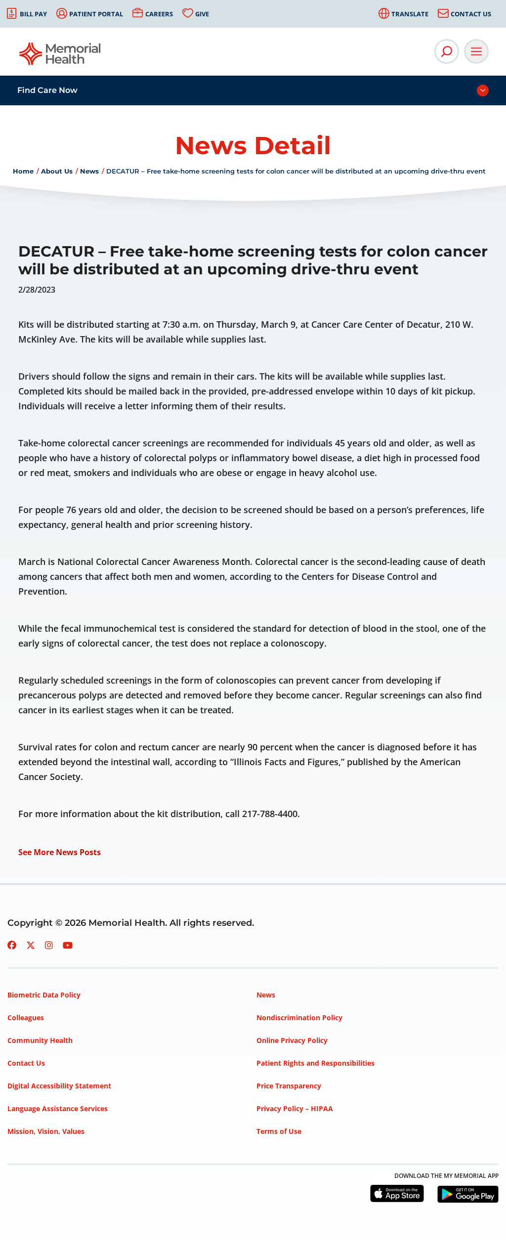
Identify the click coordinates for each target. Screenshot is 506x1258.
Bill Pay (33, 13)
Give (202, 13)
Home (23, 171)
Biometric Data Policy (44, 994)
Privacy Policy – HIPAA (294, 1108)
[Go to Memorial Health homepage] (60, 57)
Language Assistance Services (57, 1108)
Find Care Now (47, 90)
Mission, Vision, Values (45, 1131)
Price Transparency (288, 1085)
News (89, 171)
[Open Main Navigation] (476, 51)
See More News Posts (59, 852)
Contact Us (471, 13)
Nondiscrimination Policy (299, 1017)
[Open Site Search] (446, 51)
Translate (409, 13)
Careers (159, 13)
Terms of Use (278, 1131)
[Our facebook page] (11, 945)
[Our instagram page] (49, 945)
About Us (57, 171)
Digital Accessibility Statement (59, 1085)
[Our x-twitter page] (30, 945)
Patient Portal (96, 13)
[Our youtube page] (68, 945)
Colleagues (25, 1017)
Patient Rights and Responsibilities (315, 1063)
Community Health (40, 1040)
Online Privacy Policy (292, 1040)
